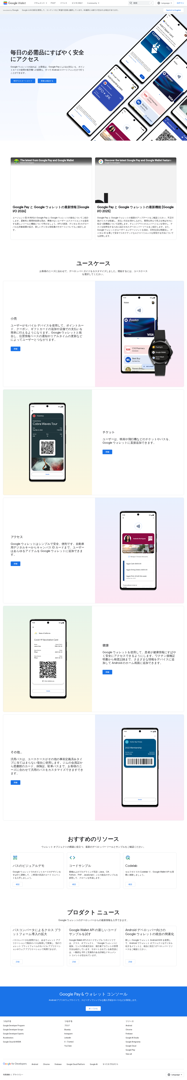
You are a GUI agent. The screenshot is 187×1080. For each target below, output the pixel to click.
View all (129, 1054)
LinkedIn (67, 1038)
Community (92, 3)
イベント (63, 3)
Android (129, 1026)
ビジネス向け (77, 3)
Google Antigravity (133, 1042)
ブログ (53, 3)
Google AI (94, 1064)
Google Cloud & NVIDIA (12, 1042)
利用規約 (6, 1075)
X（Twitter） (69, 1042)
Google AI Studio (132, 1038)
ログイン (180, 3)
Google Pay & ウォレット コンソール (94, 994)
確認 (17, 884)
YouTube (68, 1046)
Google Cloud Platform (76, 1064)
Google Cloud (131, 1046)
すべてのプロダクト (110, 1064)
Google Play (130, 1050)
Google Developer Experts (13, 1034)
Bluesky (67, 1030)
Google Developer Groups (13, 1030)
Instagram (68, 1034)
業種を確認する (47, 81)
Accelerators (8, 1038)
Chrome (129, 1030)
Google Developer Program (14, 1026)
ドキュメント (39, 3)
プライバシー (18, 1075)
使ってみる (93, 1008)
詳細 (15, 349)
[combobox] (141, 3)
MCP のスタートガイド (23, 81)
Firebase (129, 1034)
